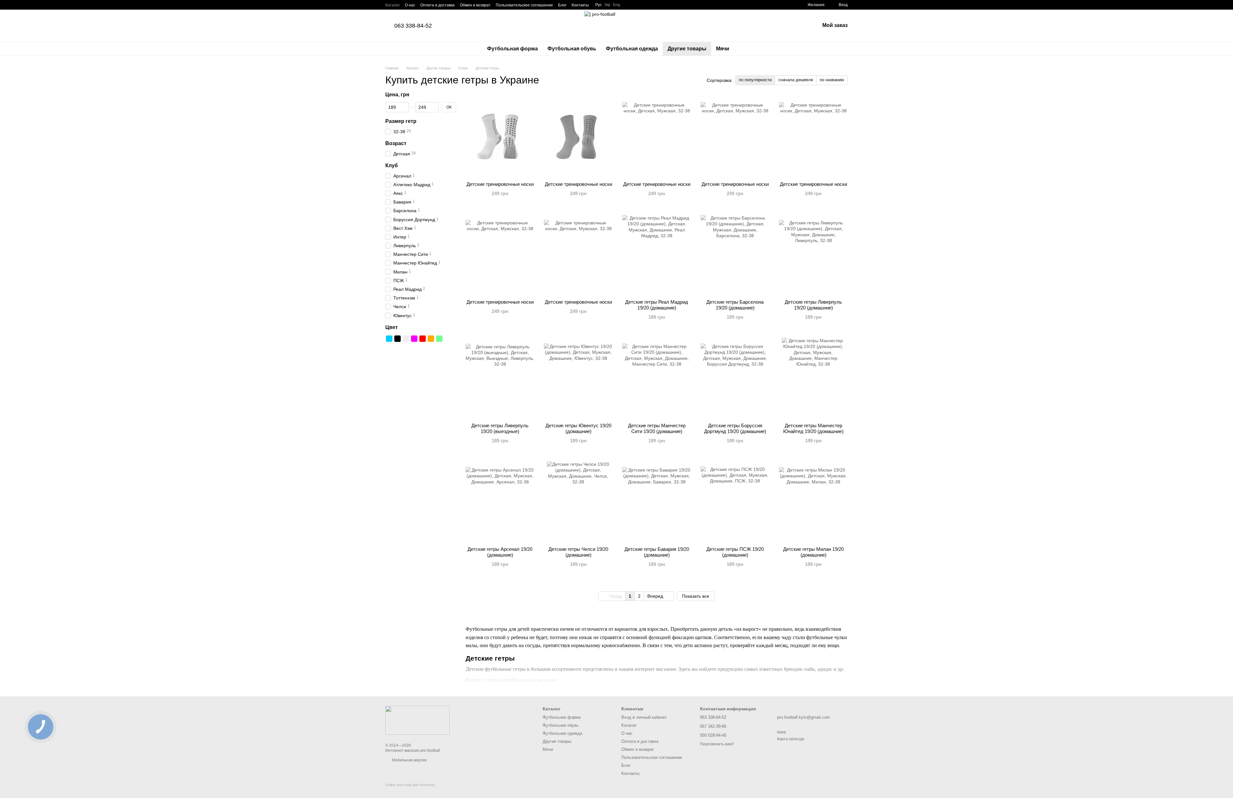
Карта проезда (790, 739)
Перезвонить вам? (717, 744)
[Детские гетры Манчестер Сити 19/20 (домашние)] (656, 378)
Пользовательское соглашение (524, 5)
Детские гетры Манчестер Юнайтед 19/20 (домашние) (813, 428)
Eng (616, 5)
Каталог (392, 5)
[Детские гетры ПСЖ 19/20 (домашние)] (735, 501)
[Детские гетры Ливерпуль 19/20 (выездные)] (500, 378)
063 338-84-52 (413, 26)
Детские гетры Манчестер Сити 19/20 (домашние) (657, 428)
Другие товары (687, 48)
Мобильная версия (409, 760)
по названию (832, 79)
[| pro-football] (417, 720)
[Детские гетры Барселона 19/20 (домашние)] (735, 254)
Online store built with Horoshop (410, 785)
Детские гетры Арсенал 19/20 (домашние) (500, 552)
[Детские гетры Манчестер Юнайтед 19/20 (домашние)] (813, 378)
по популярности (755, 79)
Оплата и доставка (437, 5)
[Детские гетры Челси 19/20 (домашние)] (578, 501)
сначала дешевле (795, 79)
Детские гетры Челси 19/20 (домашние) (578, 552)
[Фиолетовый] (414, 339)
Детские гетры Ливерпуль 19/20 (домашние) (813, 304)
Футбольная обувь (571, 48)
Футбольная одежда (632, 48)
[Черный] (397, 339)
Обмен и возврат (475, 5)
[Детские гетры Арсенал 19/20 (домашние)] (500, 501)
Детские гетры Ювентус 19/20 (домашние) (578, 428)
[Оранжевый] (431, 339)
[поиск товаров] (745, 49)
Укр (607, 5)
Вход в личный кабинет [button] (644, 717)
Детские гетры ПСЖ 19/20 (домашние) (735, 552)
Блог (562, 5)
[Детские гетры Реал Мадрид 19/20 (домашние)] (656, 254)
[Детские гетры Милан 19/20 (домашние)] (813, 501)
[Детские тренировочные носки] (500, 136)
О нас (410, 5)
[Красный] (422, 339)
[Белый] (406, 339)
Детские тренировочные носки (500, 184)
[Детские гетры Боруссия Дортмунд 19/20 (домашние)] (735, 378)
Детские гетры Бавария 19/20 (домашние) (657, 552)
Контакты (580, 5)
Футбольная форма (512, 48)
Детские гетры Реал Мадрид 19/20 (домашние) (656, 304)
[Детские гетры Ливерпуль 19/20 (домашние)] (813, 254)
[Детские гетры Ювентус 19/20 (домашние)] (578, 378)
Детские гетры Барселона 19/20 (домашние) (735, 304)
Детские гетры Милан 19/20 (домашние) (813, 552)
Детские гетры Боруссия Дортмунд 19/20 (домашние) (735, 428)
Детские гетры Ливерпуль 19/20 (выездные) (500, 428)
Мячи (722, 48)
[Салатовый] (439, 339)
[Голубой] (389, 339)
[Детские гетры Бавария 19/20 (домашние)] (656, 501)
